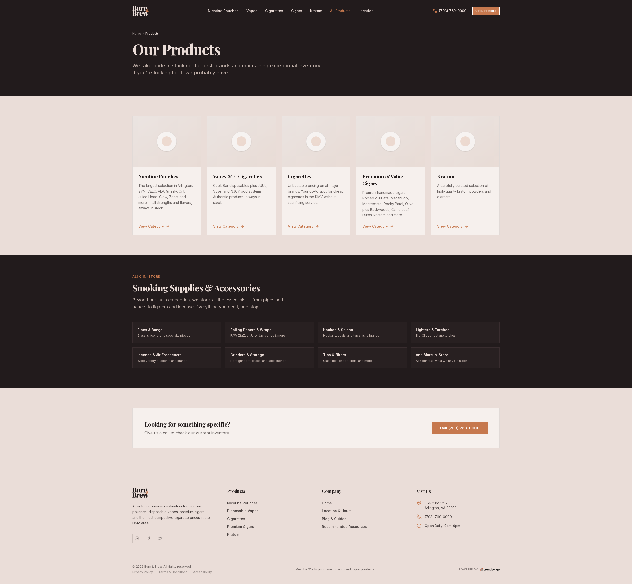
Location (366, 11)
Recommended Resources (344, 527)
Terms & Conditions (172, 572)
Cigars (296, 11)
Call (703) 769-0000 (460, 428)
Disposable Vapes (242, 511)
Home (136, 33)
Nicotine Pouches (223, 11)
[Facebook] (148, 538)
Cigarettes (274, 11)
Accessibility (202, 572)
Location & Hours (337, 511)
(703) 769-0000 (452, 11)
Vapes (251, 11)
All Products (340, 11)
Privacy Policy (142, 572)
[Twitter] (160, 538)
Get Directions (485, 11)
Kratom (316, 11)
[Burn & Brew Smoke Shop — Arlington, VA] (140, 11)
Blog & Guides (334, 519)
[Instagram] (136, 538)
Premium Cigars (240, 527)
